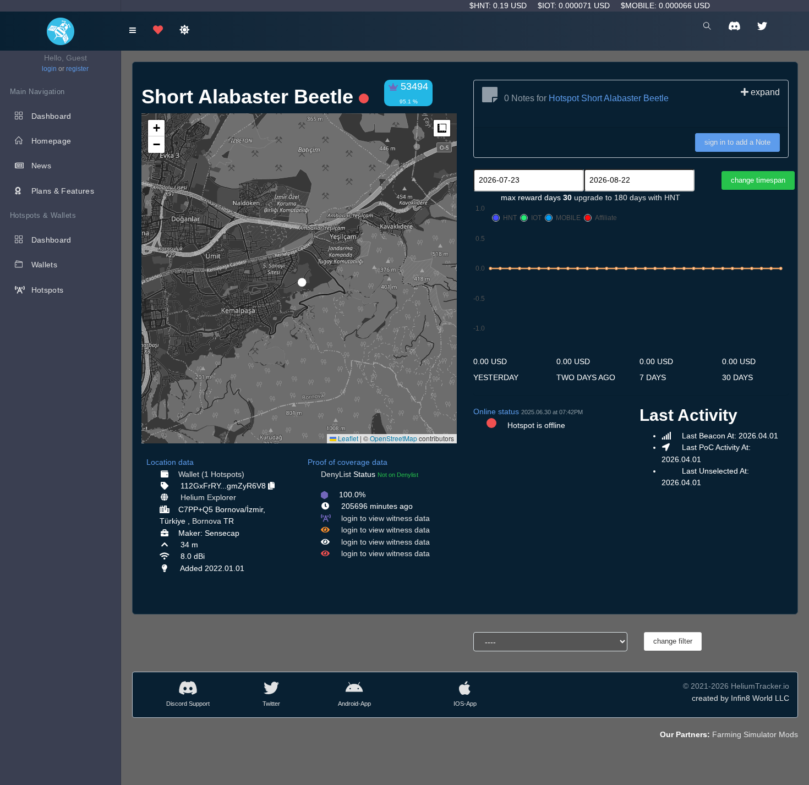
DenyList (336, 474)
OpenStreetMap (393, 438)
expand (764, 92)
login (49, 69)
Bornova (206, 521)
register (77, 69)
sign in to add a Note (737, 142)
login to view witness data (385, 518)
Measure (442, 128)
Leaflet (347, 438)
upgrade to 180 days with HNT (627, 197)
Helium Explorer (208, 497)
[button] (298, 277)
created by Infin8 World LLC (740, 698)
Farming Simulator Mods (755, 734)
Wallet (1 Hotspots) (211, 474)
